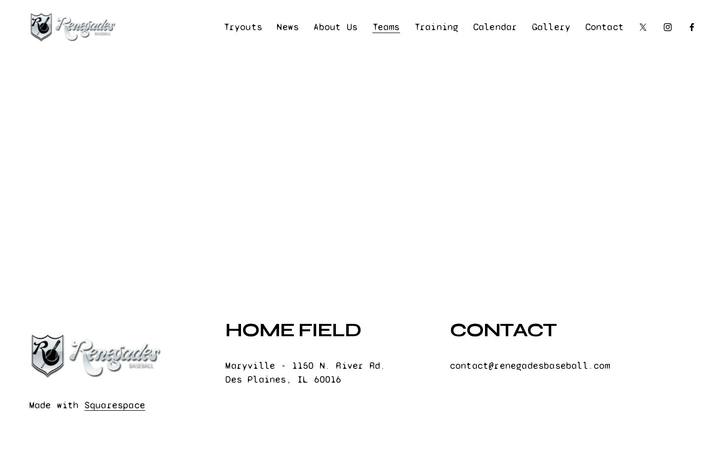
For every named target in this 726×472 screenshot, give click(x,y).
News (288, 27)
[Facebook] (692, 27)
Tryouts (243, 27)
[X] (643, 27)
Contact (604, 27)
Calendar (495, 27)
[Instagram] (668, 27)
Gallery (551, 27)
